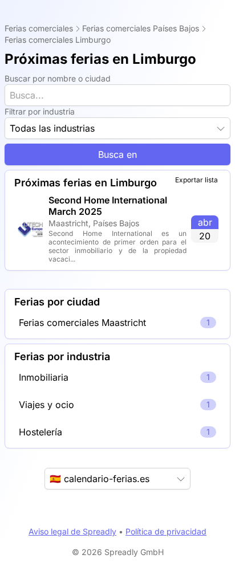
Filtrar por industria (40, 111)
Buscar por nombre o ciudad (58, 78)
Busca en (117, 154)
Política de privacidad (165, 531)
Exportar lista (196, 180)
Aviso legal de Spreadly (72, 531)
